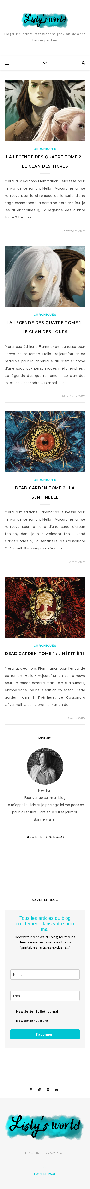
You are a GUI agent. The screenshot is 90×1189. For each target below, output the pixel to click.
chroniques (45, 149)
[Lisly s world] (45, 20)
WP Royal (57, 1153)
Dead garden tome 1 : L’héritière (45, 653)
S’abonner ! (45, 1034)
